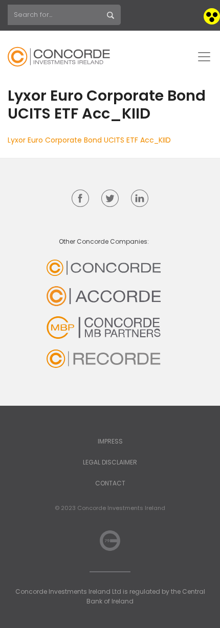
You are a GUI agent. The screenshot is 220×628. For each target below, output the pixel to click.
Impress (110, 441)
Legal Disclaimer (110, 462)
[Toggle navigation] (204, 56)
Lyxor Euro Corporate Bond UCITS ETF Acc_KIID (89, 140)
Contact (110, 483)
